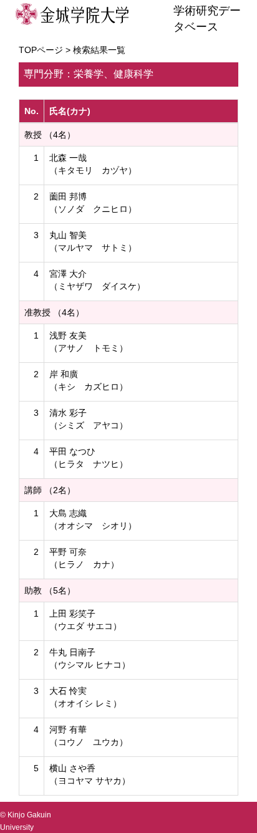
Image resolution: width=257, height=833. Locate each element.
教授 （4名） (49, 135)
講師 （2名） (49, 490)
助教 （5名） (49, 590)
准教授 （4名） (54, 312)
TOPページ (41, 50)
